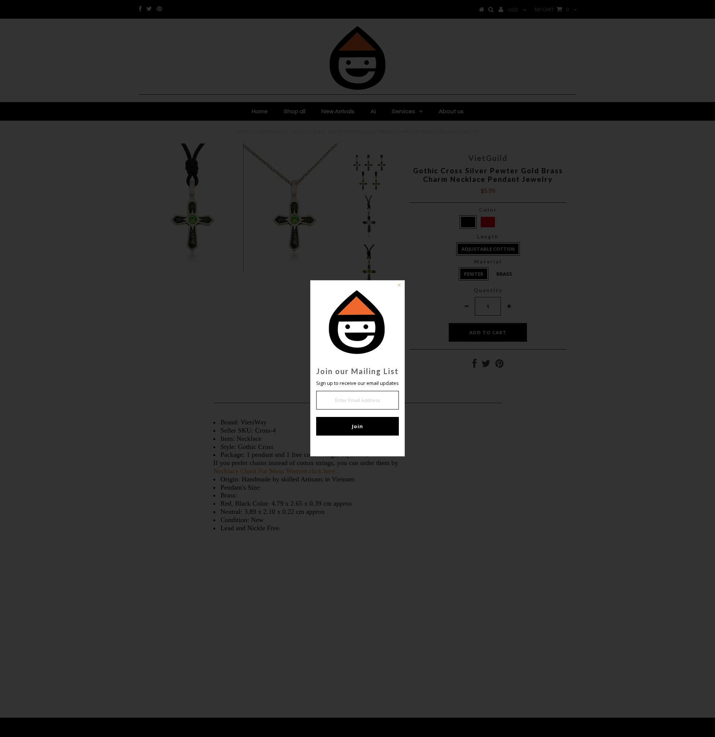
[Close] (398, 286)
